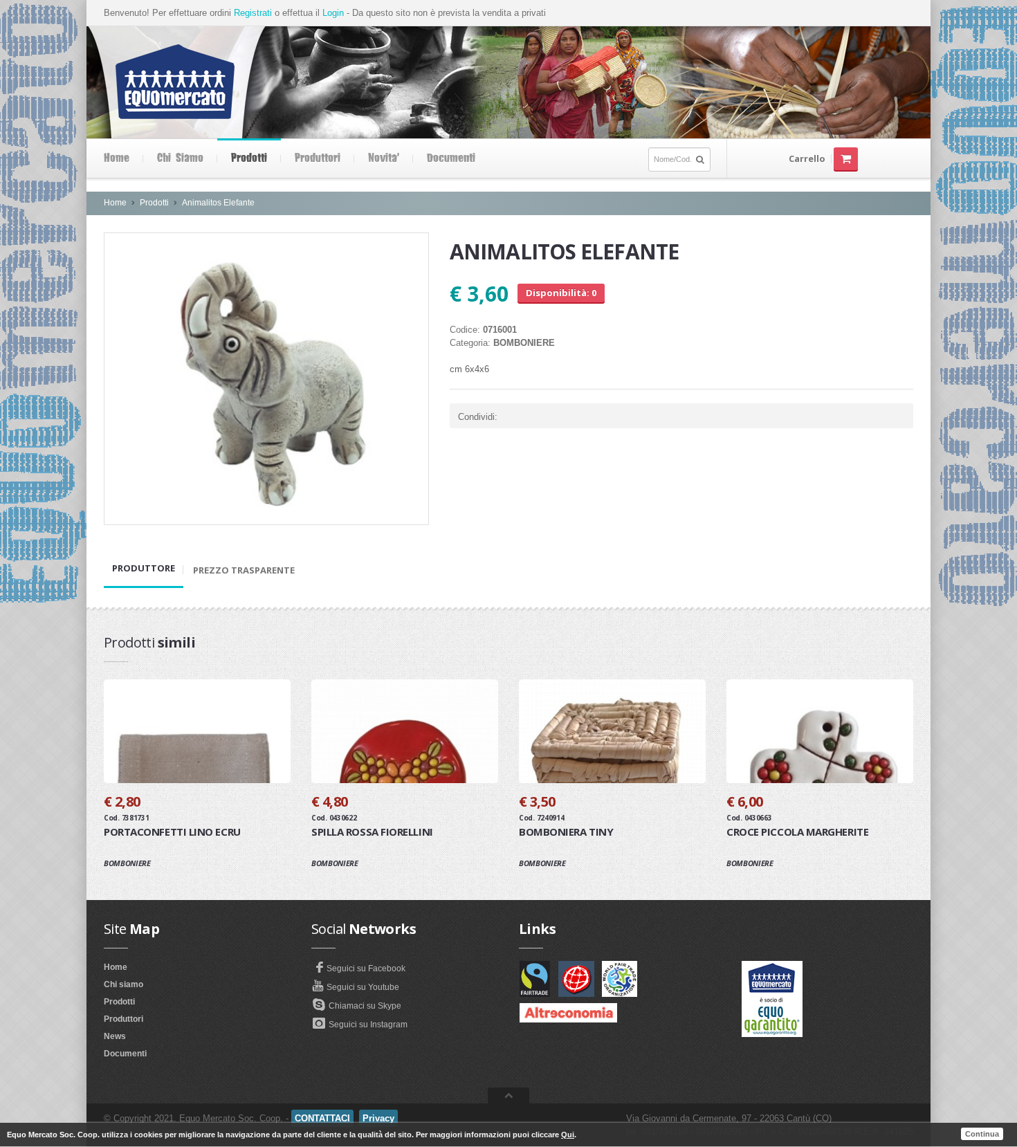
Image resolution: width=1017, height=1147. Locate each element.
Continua (982, 1134)
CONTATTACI (322, 1118)
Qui (567, 1134)
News (115, 1036)
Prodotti (249, 158)
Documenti (451, 158)
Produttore (143, 568)
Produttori (317, 158)
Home (116, 158)
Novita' (383, 158)
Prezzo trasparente (244, 570)
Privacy (378, 1118)
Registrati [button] (253, 13)
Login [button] (333, 13)
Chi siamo (180, 158)
